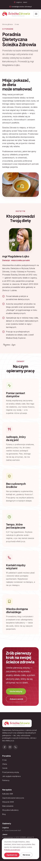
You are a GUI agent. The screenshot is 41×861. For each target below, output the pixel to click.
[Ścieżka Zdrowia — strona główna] (16, 14)
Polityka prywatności (12, 850)
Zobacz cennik (16, 699)
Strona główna (7, 24)
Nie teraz (26, 855)
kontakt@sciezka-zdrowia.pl (22, 6)
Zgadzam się (12, 855)
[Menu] (36, 14)
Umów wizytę (16, 691)
